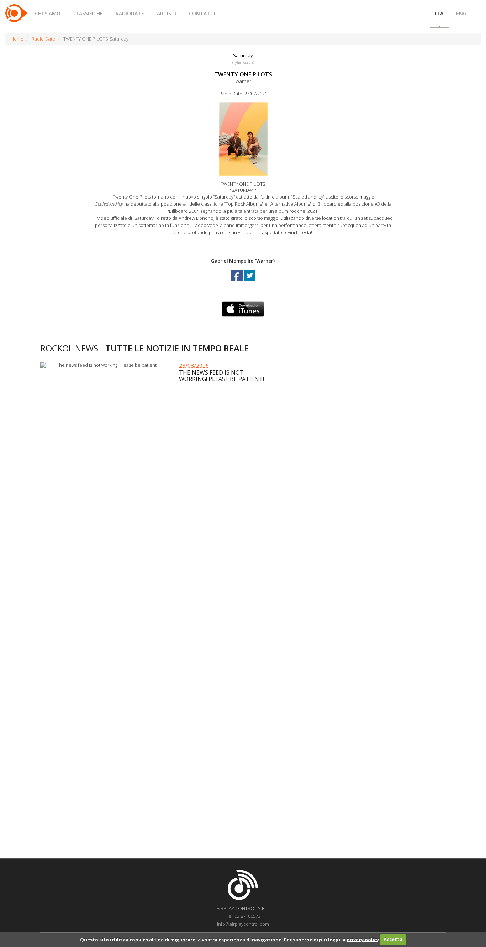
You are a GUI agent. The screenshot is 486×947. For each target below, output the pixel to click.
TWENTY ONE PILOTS (243, 74)
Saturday (243, 55)
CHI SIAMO (47, 13)
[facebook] (237, 282)
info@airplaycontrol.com (243, 924)
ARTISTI (166, 13)
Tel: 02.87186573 (243, 916)
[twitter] (249, 282)
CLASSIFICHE (88, 13)
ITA (439, 13)
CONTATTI (202, 13)
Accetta (393, 939)
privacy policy (363, 939)
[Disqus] (243, 568)
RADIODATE (130, 13)
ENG (461, 13)
